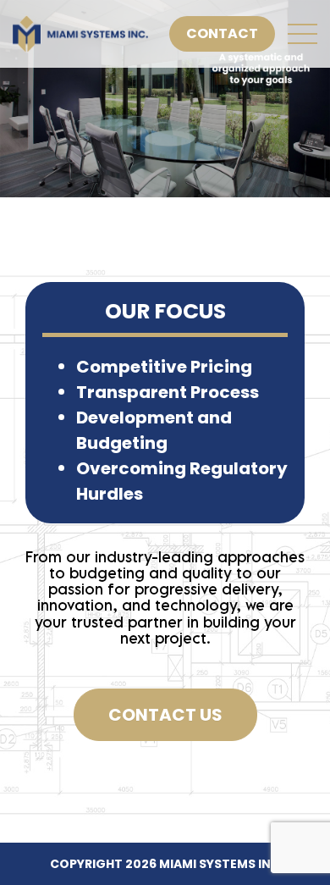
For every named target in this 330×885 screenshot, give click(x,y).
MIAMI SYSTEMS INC (219, 863)
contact (222, 33)
